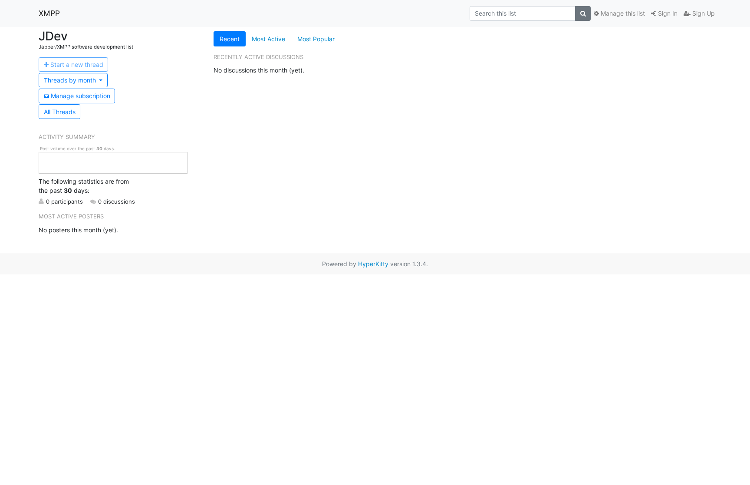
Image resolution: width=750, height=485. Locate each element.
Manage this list (622, 13)
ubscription (80, 95)
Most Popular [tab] (316, 39)
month (71, 80)
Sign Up (703, 13)
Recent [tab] (230, 39)
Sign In (667, 13)
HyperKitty (373, 263)
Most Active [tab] (268, 39)
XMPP (49, 13)
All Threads (60, 111)
